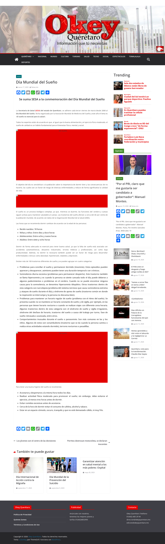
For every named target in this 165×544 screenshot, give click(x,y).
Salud (86, 56)
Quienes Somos (20, 519)
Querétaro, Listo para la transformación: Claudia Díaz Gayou (140, 351)
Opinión (119, 178)
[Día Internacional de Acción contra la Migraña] (28, 459)
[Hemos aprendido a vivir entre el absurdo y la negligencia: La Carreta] (121, 336)
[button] (32, 56)
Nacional (42, 56)
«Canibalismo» (137, 299)
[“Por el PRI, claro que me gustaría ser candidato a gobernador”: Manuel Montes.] (132, 165)
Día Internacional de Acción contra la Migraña (27, 480)
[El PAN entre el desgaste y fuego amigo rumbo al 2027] (121, 271)
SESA (38, 110)
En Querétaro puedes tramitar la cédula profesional (135, 112)
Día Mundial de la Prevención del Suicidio (59, 480)
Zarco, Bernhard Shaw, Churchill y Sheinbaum (138, 253)
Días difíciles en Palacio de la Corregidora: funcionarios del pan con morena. (139, 315)
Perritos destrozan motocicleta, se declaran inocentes (87, 442)
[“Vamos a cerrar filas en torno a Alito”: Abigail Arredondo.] (121, 287)
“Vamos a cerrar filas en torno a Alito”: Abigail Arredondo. (139, 284)
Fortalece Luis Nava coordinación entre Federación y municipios (136, 139)
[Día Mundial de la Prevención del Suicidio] (62, 459)
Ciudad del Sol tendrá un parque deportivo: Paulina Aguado (137, 99)
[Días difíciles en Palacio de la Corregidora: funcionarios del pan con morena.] (121, 317)
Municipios (127, 94)
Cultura (65, 56)
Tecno (96, 56)
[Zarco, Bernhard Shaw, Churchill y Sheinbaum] (121, 255)
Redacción (34, 87)
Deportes (25, 62)
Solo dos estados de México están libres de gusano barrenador (135, 85)
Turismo (76, 56)
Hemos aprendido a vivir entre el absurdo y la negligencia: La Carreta (140, 335)
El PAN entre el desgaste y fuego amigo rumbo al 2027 (139, 269)
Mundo (53, 56)
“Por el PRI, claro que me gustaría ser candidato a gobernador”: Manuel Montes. (130, 192)
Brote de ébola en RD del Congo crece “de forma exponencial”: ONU (136, 126)
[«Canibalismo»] (121, 300)
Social (106, 56)
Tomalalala (134, 56)
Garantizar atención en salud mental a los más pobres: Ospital (95, 464)
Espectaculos (119, 56)
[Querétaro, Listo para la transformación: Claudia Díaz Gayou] (121, 353)
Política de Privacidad (22, 514)
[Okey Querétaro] (82, 7)
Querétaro (26, 56)
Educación (127, 108)
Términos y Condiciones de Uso (27, 525)
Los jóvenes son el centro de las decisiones (36, 440)
